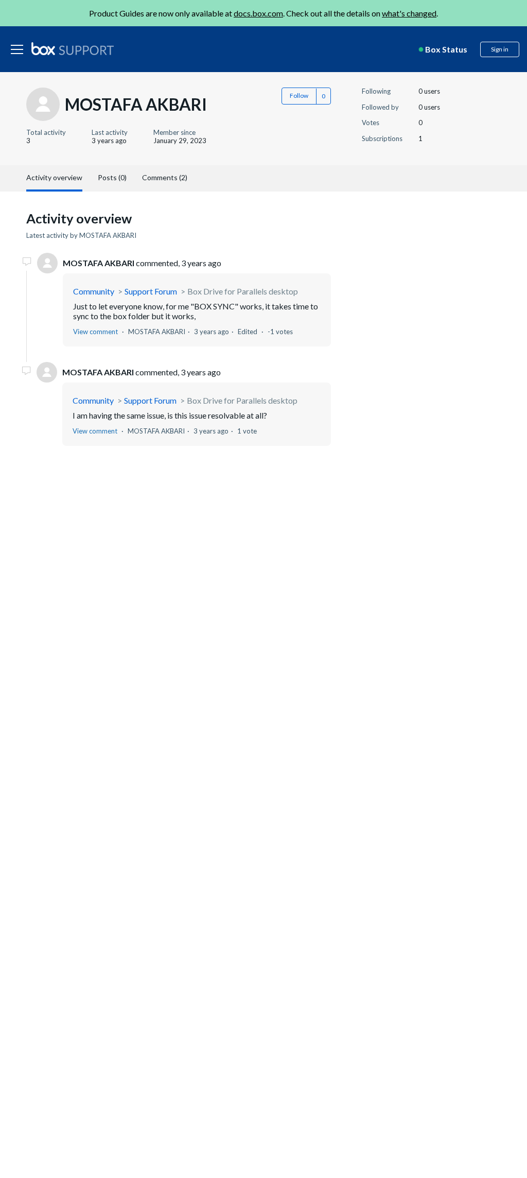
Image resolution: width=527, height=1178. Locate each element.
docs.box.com (258, 13)
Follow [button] (299, 95)
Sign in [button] (499, 49)
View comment (95, 331)
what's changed (409, 13)
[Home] (72, 49)
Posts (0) (112, 177)
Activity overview (54, 177)
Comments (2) (164, 177)
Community (93, 291)
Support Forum (151, 291)
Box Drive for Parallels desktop (242, 291)
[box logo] (72, 48)
